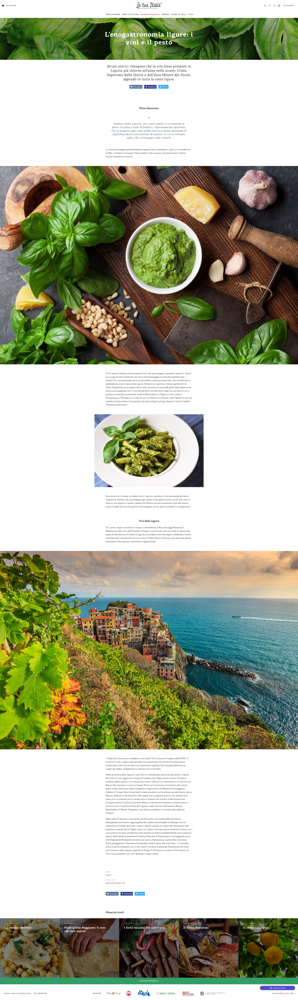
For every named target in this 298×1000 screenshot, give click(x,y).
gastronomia (110, 883)
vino (123, 883)
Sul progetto (40, 994)
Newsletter (278, 988)
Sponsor (97, 994)
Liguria (108, 875)
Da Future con (283, 994)
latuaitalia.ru (23, 994)
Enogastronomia (149, 981)
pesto (118, 883)
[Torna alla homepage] (149, 5)
